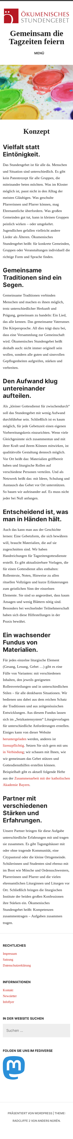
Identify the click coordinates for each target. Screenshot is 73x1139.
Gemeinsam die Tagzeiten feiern (36, 37)
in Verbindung (13, 752)
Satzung (8, 959)
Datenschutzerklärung (17, 965)
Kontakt (8, 990)
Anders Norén (49, 1120)
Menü (39, 53)
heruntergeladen (14, 739)
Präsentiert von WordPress (30, 1113)
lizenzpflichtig (13, 745)
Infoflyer (8, 1002)
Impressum (10, 953)
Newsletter (10, 996)
